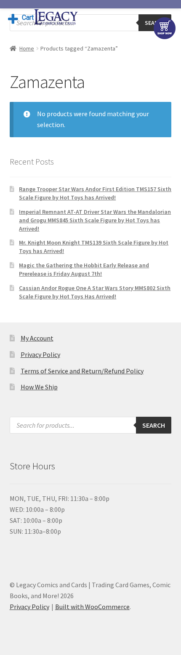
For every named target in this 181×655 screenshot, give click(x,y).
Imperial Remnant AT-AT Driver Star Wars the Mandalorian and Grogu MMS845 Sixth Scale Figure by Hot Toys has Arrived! (95, 220)
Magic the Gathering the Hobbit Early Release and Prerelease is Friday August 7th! (84, 269)
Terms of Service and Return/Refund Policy (82, 371)
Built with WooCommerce (92, 606)
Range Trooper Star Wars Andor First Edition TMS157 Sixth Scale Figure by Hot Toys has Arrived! (95, 193)
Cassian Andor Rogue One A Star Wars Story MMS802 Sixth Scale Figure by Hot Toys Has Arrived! (94, 292)
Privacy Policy (40, 354)
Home (26, 48)
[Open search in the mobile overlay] (91, 22)
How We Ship (39, 387)
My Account (37, 338)
